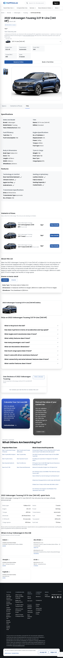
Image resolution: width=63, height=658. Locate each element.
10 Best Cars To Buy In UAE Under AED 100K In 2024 (45, 484)
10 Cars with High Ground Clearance (9, 597)
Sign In (56, 3)
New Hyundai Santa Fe (8, 463)
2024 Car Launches (30, 611)
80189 (4, 578)
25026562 (36, 553)
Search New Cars (8, 8)
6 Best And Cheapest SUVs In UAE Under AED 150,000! (46, 480)
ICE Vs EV (29, 601)
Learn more (8, 653)
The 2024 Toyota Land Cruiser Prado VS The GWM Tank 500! (45, 455)
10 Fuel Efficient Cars (8, 622)
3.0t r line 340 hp (35, 13)
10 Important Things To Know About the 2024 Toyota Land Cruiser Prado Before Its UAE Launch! (46, 451)
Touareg (25, 13)
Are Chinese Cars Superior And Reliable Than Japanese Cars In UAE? (44, 489)
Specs (4, 106)
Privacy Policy (38, 605)
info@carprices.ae (57, 594)
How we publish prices (19, 645)
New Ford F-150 (6, 467)
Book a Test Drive (47, 62)
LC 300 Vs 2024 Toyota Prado (19, 605)
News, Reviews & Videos (44, 8)
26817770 (36, 547)
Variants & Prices (16, 106)
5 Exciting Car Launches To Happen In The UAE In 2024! (45, 459)
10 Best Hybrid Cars (8, 627)
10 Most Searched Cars (9, 603)
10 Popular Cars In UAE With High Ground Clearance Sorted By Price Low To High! (46, 463)
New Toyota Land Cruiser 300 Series (23, 451)
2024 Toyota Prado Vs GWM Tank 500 (19, 596)
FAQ (27, 106)
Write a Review (38, 377)
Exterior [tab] (5, 280)
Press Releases (47, 595)
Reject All (54, 652)
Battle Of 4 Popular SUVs (19, 601)
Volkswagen (17, 13)
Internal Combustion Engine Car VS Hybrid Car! (44, 467)
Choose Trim (9, 38)
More (56, 8)
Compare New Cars (22, 8)
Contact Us (39, 600)
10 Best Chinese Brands (8, 609)
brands (9, 13)
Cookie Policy (38, 613)
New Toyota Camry (7, 459)
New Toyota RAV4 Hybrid (8, 454)
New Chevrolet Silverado (23, 467)
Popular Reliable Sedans (29, 606)
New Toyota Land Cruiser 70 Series (9, 451)
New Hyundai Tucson (22, 459)
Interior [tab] (13, 280)
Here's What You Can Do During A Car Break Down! (45, 476)
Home (2, 13)
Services (32, 8)
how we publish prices (28, 35)
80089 (4, 546)
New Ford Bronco (21, 463)
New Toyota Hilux (21, 454)
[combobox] (33, 41)
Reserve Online (18, 62)
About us (38, 596)
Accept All (43, 652)
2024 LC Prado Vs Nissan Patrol (19, 615)
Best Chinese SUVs (29, 616)
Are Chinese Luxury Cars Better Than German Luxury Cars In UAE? (46, 472)
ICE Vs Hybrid (29, 597)
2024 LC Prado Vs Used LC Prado (19, 610)
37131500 (36, 566)
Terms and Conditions (39, 609)
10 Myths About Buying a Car (8, 616)
